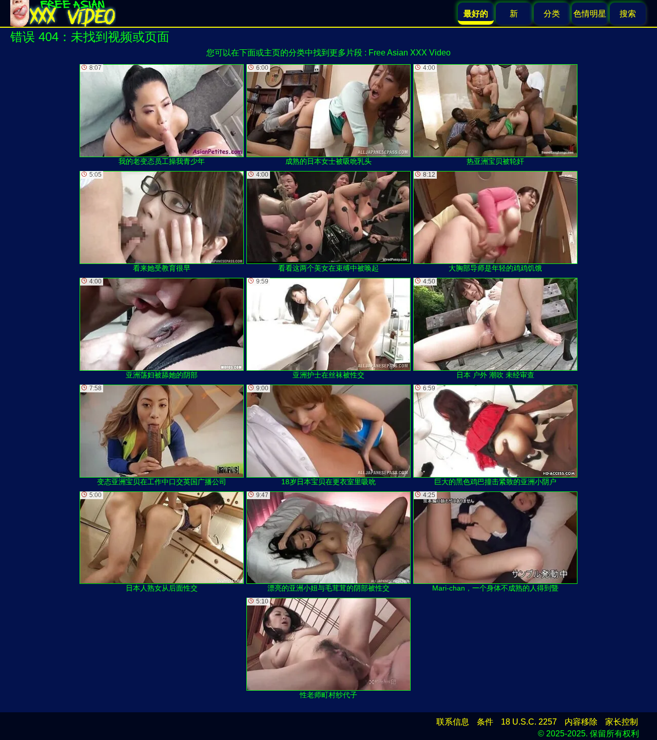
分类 (552, 13)
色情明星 (589, 13)
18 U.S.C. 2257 (529, 721)
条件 (485, 721)
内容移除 (581, 721)
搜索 (628, 13)
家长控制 (621, 721)
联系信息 (452, 721)
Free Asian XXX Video (410, 52)
